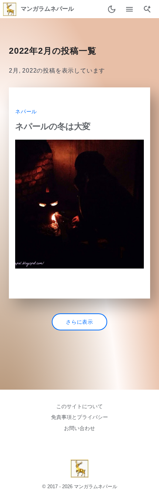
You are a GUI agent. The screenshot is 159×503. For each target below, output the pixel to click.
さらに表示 (79, 322)
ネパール (26, 112)
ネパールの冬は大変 (52, 126)
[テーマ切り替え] (112, 9)
